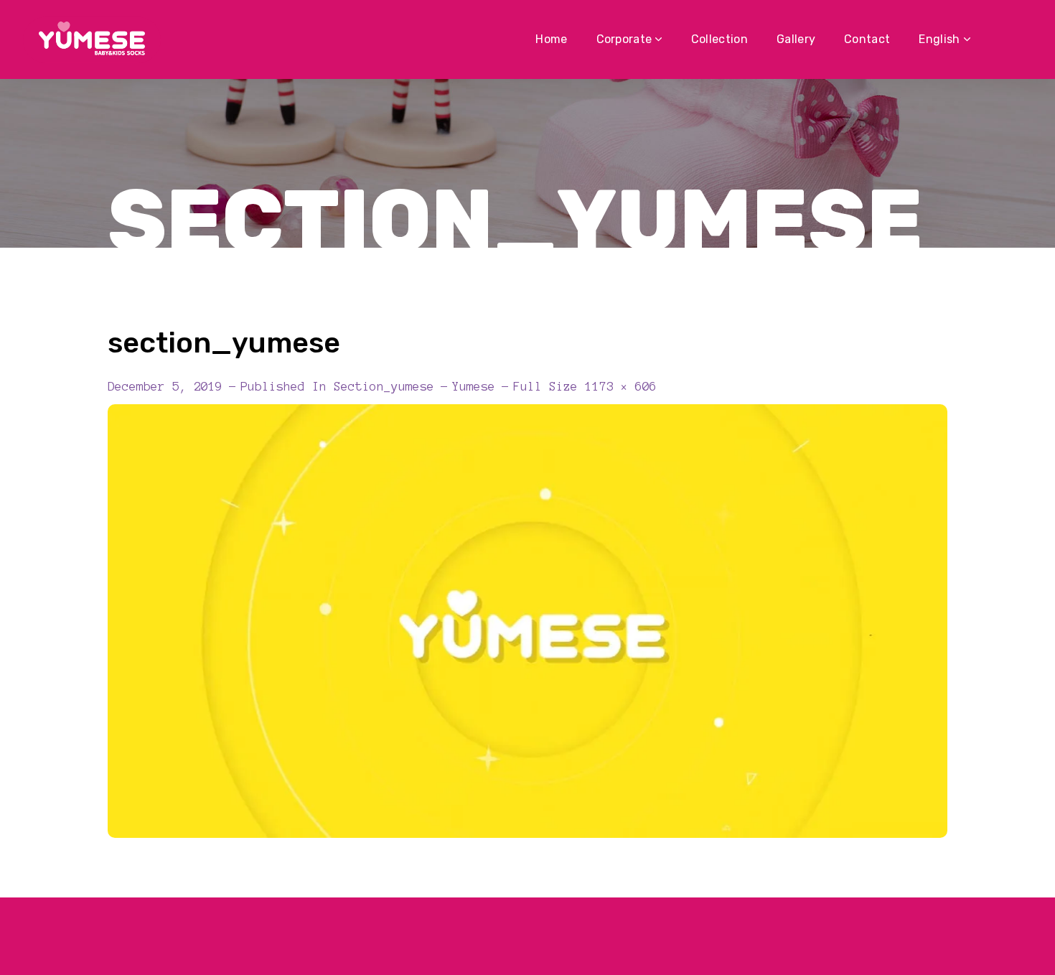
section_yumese (384, 386)
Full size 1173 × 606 (585, 386)
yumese (473, 386)
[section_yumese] (527, 415)
